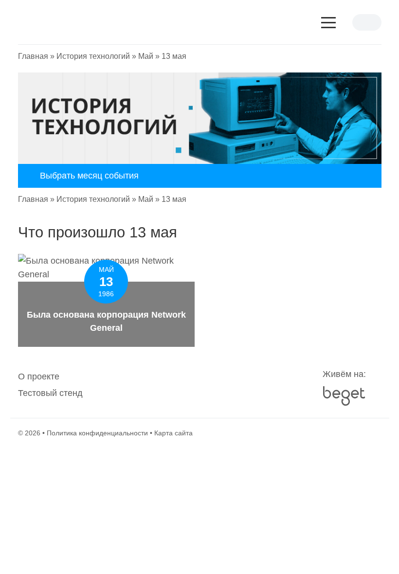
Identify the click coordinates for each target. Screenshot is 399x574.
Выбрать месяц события (89, 175)
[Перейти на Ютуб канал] (180, 385)
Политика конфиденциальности (97, 433)
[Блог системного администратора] (96, 22)
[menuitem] (38, 376)
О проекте (38, 376)
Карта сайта (173, 433)
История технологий (93, 56)
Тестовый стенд (50, 393)
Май (145, 56)
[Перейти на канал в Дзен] (219, 385)
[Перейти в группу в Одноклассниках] (238, 385)
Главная (33, 56)
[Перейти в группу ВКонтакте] (160, 385)
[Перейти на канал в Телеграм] (199, 385)
